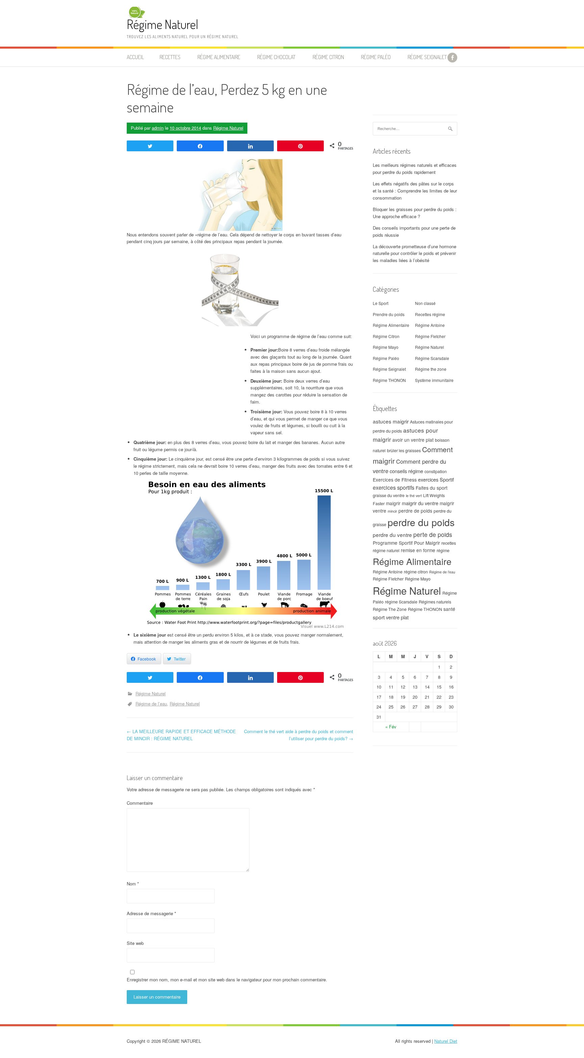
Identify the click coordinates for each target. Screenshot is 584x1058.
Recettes (170, 57)
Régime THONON (389, 380)
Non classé (425, 303)
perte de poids (432, 534)
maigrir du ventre (420, 503)
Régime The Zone (390, 609)
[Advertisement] (183, 387)
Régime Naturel (162, 24)
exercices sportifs (393, 487)
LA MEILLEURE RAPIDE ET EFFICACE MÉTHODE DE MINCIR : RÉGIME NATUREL (181, 735)
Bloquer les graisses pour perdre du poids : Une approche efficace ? (415, 213)
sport (379, 617)
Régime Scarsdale (432, 358)
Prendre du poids (389, 314)
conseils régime (406, 470)
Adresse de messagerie (151, 913)
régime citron (416, 572)
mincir (392, 511)
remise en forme (418, 550)
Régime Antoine (430, 325)
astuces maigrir (391, 421)
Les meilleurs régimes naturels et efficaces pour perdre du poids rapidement (415, 168)
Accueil (135, 57)
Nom (133, 883)
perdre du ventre (392, 534)
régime (443, 550)
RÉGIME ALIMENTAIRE (218, 57)
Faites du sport (431, 487)
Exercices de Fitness (395, 479)
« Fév (390, 726)
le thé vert (414, 495)
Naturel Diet (445, 1041)
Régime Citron (328, 57)
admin (158, 128)
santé (449, 608)
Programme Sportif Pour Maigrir (406, 542)
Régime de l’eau (151, 703)
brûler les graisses (404, 450)
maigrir (393, 503)
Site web (135, 943)
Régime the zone (430, 369)
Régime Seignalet (427, 57)
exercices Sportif (436, 479)
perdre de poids (415, 510)
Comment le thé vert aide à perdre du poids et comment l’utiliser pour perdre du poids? (298, 735)
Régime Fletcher (430, 336)
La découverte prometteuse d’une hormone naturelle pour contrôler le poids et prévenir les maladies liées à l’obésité (414, 253)
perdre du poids (421, 522)
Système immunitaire (434, 380)
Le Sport (380, 303)
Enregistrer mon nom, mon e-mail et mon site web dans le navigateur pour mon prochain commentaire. (227, 979)
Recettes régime (430, 314)
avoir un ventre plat (413, 439)
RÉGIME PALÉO (376, 57)
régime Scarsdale (401, 602)
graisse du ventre (389, 495)
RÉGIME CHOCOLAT (276, 57)
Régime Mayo (385, 347)
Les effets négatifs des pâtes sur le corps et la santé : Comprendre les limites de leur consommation (415, 190)
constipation (435, 471)
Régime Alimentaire (391, 325)
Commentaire (140, 803)
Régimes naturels (435, 602)
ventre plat (397, 617)
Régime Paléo (386, 358)
